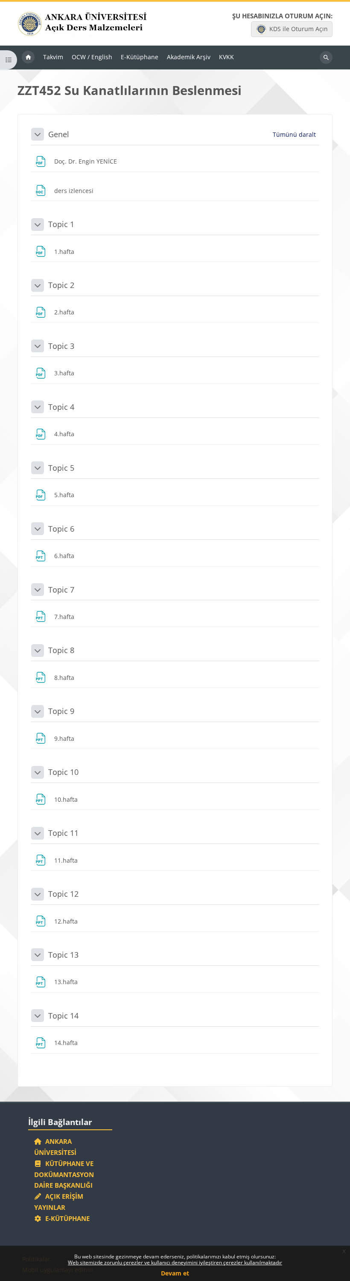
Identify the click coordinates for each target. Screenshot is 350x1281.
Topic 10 (63, 772)
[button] (37, 134)
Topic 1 (61, 224)
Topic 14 (63, 1015)
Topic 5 (61, 468)
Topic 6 (61, 529)
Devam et (175, 1273)
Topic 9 (61, 711)
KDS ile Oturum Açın (298, 29)
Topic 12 (63, 894)
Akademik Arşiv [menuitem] (188, 57)
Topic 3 (61, 346)
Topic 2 (61, 285)
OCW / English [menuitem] (92, 57)
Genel (58, 134)
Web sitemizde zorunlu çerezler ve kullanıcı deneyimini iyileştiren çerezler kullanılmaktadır (175, 1262)
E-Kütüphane (66, 1218)
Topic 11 (63, 833)
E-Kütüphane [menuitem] (139, 57)
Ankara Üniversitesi (55, 1147)
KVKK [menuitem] (226, 57)
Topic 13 (63, 955)
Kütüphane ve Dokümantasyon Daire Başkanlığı (64, 1174)
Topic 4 (61, 407)
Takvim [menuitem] (53, 57)
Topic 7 (61, 589)
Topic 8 (61, 650)
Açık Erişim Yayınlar (59, 1202)
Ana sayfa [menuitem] (28, 57)
